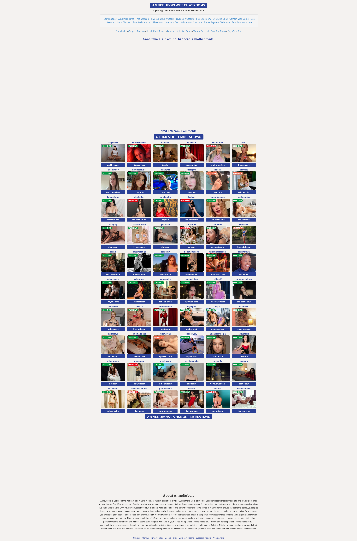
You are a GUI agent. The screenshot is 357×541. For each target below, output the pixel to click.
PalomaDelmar (139, 333)
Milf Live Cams (184, 31)
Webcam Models (203, 537)
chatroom (165, 247)
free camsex (244, 164)
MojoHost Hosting (186, 537)
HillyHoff (218, 279)
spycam (165, 219)
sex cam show (244, 301)
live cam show (218, 219)
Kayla (217, 306)
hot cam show (165, 301)
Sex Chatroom (203, 19)
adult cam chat (218, 274)
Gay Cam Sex (234, 31)
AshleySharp (113, 279)
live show (139, 411)
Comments (188, 131)
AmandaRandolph (218, 333)
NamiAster (113, 306)
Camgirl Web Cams (239, 19)
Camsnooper (110, 19)
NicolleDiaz (139, 197)
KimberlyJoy (191, 333)
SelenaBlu (244, 224)
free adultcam (243, 247)
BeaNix (113, 251)
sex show (243, 274)
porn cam (165, 192)
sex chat (192, 192)
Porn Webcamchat (142, 22)
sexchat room (217, 247)
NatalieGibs (165, 197)
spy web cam (191, 301)
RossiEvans (165, 361)
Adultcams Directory (191, 22)
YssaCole (165, 224)
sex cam (218, 192)
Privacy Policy (157, 537)
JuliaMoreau (165, 333)
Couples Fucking (136, 31)
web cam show (113, 192)
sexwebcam (139, 383)
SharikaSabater (139, 142)
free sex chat (139, 274)
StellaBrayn (113, 333)
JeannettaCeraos (217, 197)
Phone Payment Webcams (217, 22)
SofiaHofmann (139, 224)
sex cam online (139, 219)
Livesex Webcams (185, 19)
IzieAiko (139, 306)
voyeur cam (113, 301)
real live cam (113, 164)
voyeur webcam (217, 383)
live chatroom (191, 219)
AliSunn (217, 388)
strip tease (218, 356)
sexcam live (191, 164)
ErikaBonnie (217, 142)
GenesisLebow (191, 279)
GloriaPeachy (165, 388)
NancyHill (165, 169)
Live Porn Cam (172, 22)
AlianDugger (113, 361)
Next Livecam (170, 131)
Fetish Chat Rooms (155, 31)
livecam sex (139, 164)
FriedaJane (191, 169)
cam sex (192, 247)
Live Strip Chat (220, 19)
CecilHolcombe (192, 361)
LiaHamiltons (113, 197)
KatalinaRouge (139, 251)
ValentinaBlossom (217, 251)
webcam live (113, 219)
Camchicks (121, 31)
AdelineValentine (139, 388)
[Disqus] (178, 455)
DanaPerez (139, 361)
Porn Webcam (124, 22)
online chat (191, 329)
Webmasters (218, 537)
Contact (145, 537)
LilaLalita (217, 169)
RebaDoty (165, 251)
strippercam (139, 301)
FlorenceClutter (139, 169)
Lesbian (171, 31)
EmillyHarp (113, 388)
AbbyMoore (243, 333)
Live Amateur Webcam (162, 19)
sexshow (244, 356)
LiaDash (191, 197)
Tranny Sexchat (201, 31)
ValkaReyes (139, 279)
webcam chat (244, 192)
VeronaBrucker (165, 306)
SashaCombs (244, 197)
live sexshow (244, 219)
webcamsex (113, 329)
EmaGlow (244, 361)
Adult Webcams (126, 19)
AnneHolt (218, 224)
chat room (113, 247)
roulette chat (191, 274)
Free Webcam (142, 19)
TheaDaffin (218, 361)
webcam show (218, 329)
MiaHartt (192, 388)
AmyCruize (113, 142)
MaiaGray (113, 224)
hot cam (113, 383)
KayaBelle (243, 306)
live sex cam (139, 247)
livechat (165, 164)
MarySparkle (165, 279)
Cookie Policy (171, 537)
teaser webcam (218, 301)
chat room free (218, 164)
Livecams (158, 22)
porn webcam (165, 411)
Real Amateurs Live (242, 22)
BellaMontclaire (191, 251)
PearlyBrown (244, 251)
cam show (244, 383)
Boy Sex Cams (218, 31)
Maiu (244, 142)
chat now (139, 192)
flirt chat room (165, 383)
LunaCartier (191, 224)
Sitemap (137, 537)
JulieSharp (165, 142)
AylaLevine (191, 142)
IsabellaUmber (244, 388)
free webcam (139, 329)
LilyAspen (191, 306)
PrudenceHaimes (244, 279)
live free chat (113, 356)
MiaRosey (244, 169)
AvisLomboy (113, 169)
